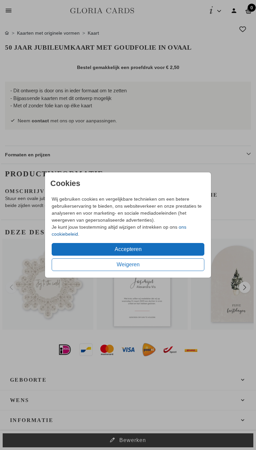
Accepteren (128, 249)
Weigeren (128, 264)
